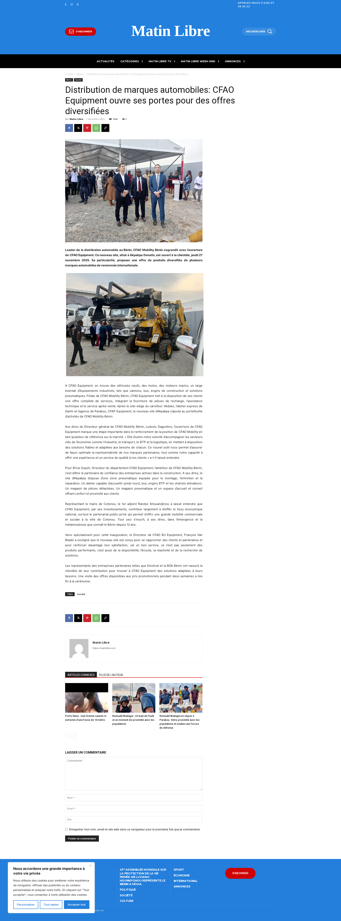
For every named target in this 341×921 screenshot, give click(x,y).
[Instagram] (72, 5)
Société (78, 79)
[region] (51, 887)
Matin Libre (76, 118)
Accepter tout (77, 904)
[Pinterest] (87, 128)
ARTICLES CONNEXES (81, 675)
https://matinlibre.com (104, 648)
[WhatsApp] (96, 128)
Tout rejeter (51, 904)
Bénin (80, 74)
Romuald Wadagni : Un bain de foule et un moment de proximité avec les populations (133, 719)
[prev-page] (67, 735)
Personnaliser (26, 904)
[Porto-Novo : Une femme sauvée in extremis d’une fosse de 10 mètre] (86, 698)
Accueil (69, 74)
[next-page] (73, 735)
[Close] (90, 865)
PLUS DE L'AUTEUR (111, 675)
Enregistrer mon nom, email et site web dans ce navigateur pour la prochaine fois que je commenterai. (134, 829)
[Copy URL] (105, 128)
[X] (78, 5)
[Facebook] (66, 5)
